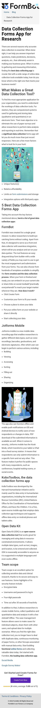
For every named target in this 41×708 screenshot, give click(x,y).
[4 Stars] (8, 686)
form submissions (20, 194)
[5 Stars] (9, 686)
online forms (16, 649)
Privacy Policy (26, 696)
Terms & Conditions (10, 696)
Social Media (7, 660)
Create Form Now (20, 680)
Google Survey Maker (11, 665)
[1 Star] (4, 686)
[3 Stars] (6, 686)
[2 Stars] (5, 686)
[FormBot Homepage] (20, 2)
